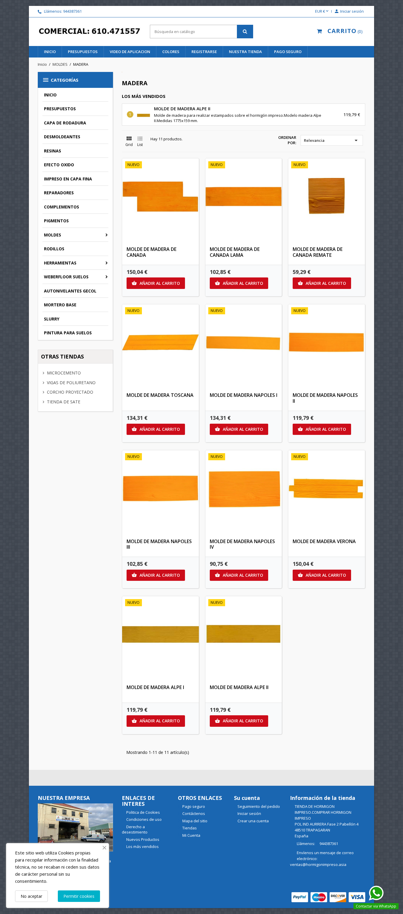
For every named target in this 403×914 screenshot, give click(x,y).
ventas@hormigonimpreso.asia (318, 864)
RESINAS (52, 151)
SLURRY (51, 319)
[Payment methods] (328, 897)
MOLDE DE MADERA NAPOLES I (243, 395)
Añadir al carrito (156, 283)
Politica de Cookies (142, 812)
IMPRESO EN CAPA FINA (68, 179)
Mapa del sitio (194, 820)
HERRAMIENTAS (60, 263)
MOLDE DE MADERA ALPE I (155, 687)
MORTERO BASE (60, 305)
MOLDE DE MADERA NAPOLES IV (242, 544)
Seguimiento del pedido (258, 806)
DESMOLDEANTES (62, 136)
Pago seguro (288, 51)
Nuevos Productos (142, 839)
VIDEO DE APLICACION (130, 51)
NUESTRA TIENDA (245, 51)
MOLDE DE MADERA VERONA (324, 541)
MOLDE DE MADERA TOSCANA (160, 395)
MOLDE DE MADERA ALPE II (182, 108)
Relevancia (332, 140)
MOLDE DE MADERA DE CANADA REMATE (318, 252)
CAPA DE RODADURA (65, 123)
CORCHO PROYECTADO (69, 392)
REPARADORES (59, 192)
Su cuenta (247, 797)
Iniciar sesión (249, 813)
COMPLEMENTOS (61, 207)
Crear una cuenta (253, 820)
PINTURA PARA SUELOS (68, 333)
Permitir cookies (78, 896)
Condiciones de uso (143, 819)
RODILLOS (54, 248)
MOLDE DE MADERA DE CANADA (151, 252)
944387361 (72, 11)
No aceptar (31, 896)
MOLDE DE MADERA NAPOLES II (325, 398)
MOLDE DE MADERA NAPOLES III (159, 544)
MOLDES (52, 235)
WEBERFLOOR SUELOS (66, 277)
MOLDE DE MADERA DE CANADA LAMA (235, 252)
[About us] (75, 827)
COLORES (170, 51)
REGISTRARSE (204, 51)
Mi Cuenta (190, 835)
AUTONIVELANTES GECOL (70, 291)
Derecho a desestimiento (135, 829)
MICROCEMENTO (63, 373)
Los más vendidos (142, 846)
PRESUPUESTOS (83, 51)
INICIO (50, 51)
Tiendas (189, 828)
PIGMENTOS (56, 220)
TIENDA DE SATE (63, 402)
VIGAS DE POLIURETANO (71, 382)
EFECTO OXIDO (59, 164)
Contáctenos (193, 813)
